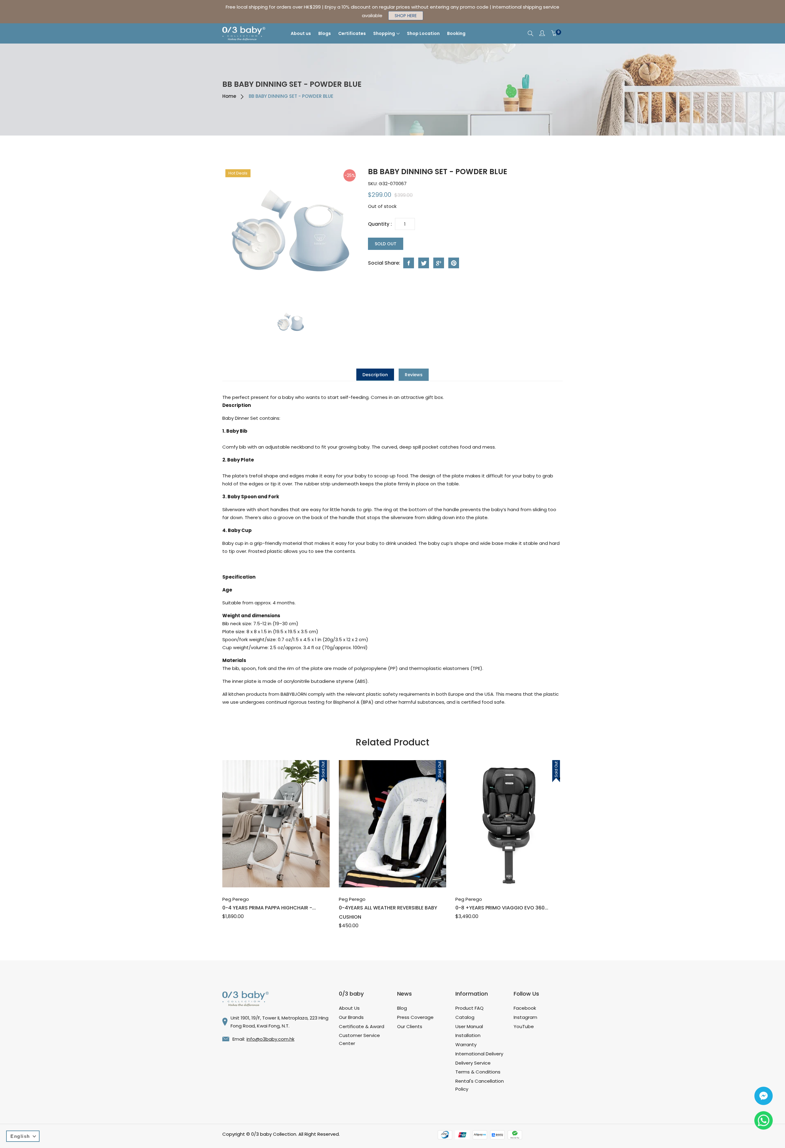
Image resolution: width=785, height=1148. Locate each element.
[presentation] (290, 322)
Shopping (384, 33)
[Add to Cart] (269, 874)
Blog (402, 1008)
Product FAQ (469, 1008)
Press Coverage (415, 1017)
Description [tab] (375, 375)
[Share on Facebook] (408, 263)
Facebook (525, 1008)
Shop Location (423, 33)
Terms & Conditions (477, 1072)
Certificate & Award (361, 1026)
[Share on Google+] (438, 263)
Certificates (352, 33)
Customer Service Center (359, 1039)
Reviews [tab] (414, 375)
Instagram (525, 1017)
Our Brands (351, 1017)
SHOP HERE (406, 16)
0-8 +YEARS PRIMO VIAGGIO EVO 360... (501, 907)
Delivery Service (473, 1063)
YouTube (524, 1026)
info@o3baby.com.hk (270, 1039)
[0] (554, 33)
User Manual (469, 1026)
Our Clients (409, 1026)
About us (301, 33)
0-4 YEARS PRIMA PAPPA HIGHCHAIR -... (269, 907)
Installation (468, 1035)
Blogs (324, 33)
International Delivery (479, 1053)
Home (229, 96)
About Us (349, 1008)
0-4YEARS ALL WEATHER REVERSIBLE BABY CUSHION (388, 912)
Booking (456, 33)
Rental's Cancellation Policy (479, 1085)
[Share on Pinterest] (453, 263)
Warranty (466, 1044)
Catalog (464, 1017)
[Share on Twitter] (423, 263)
